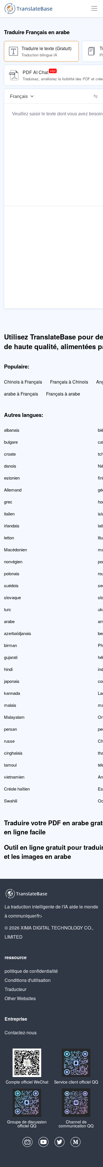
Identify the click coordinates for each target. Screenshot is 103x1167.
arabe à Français (21, 393)
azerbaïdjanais (17, 633)
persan (10, 729)
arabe (9, 621)
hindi (8, 669)
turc (7, 609)
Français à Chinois (69, 381)
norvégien (13, 561)
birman (10, 645)
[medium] (75, 1143)
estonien (12, 478)
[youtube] (43, 1143)
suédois (11, 585)
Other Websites (20, 998)
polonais (11, 573)
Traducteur (15, 989)
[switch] (95, 96)
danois (10, 466)
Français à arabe (63, 393)
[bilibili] (27, 1143)
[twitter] (59, 1143)
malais (10, 705)
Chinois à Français (23, 381)
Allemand (12, 490)
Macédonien (15, 549)
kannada (12, 693)
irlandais (11, 526)
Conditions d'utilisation (28, 980)
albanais (11, 430)
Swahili (10, 801)
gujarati (10, 657)
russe (9, 741)
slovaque (12, 597)
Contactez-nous (21, 1032)
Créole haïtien (17, 789)
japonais (11, 681)
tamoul (10, 765)
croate (10, 454)
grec (8, 502)
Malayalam (14, 717)
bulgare (11, 442)
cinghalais (13, 753)
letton (9, 537)
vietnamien (14, 777)
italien (9, 514)
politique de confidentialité (31, 971)
